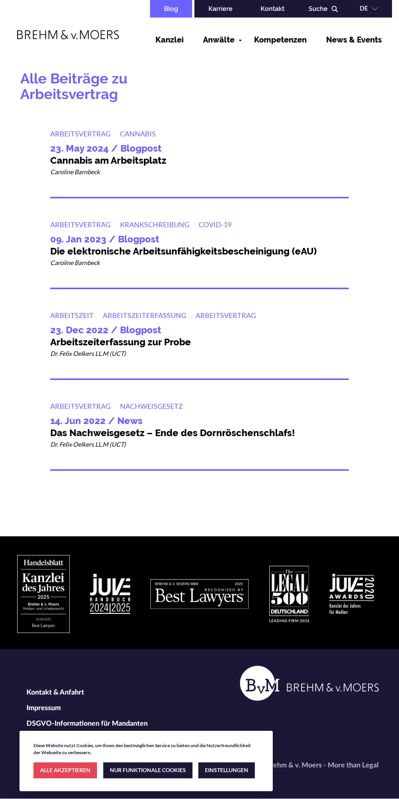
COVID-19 (215, 224)
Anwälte (219, 39)
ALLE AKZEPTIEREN (65, 770)
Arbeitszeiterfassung (144, 315)
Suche (318, 8)
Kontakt (272, 8)
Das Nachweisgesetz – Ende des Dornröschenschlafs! (172, 432)
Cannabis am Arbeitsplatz (108, 160)
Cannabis (138, 133)
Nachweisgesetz (151, 406)
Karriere (220, 8)
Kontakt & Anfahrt (55, 692)
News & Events (354, 39)
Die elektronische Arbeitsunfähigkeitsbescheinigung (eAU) (183, 251)
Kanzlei (169, 39)
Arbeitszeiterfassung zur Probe (120, 342)
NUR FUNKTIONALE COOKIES (148, 770)
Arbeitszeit (72, 315)
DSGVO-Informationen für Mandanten (87, 723)
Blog (171, 8)
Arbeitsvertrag (80, 133)
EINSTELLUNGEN (226, 770)
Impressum (43, 708)
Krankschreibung (154, 224)
